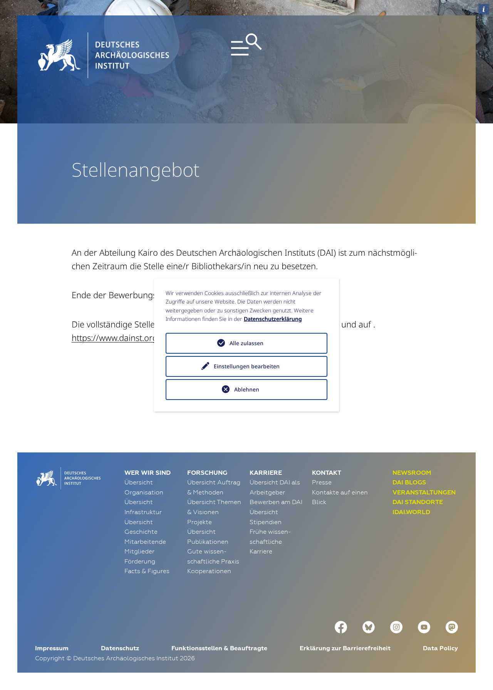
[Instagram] (396, 626)
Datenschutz (120, 648)
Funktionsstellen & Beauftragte (219, 648)
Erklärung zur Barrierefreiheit (345, 648)
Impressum (52, 648)
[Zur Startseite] (68, 477)
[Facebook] (341, 626)
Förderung (139, 561)
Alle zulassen (246, 343)
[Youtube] (424, 626)
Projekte (199, 521)
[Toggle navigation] (246, 55)
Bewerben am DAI (276, 501)
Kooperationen (209, 570)
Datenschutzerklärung (273, 318)
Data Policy (440, 648)
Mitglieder (139, 551)
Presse (322, 482)
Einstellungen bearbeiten (247, 366)
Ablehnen (246, 389)
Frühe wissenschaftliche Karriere (270, 541)
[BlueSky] (368, 626)
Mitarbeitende (145, 541)
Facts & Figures (146, 570)
